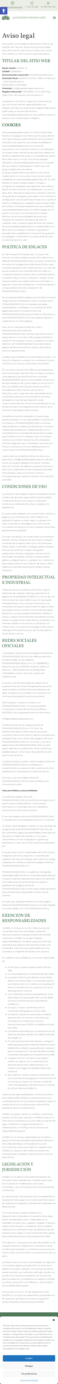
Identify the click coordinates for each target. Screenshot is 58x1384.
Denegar (29, 1366)
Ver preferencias (29, 1373)
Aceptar (29, 1358)
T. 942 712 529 (31, 7)
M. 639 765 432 (48, 7)
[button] (53, 1320)
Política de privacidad (29, 1380)
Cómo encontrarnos (12, 7)
